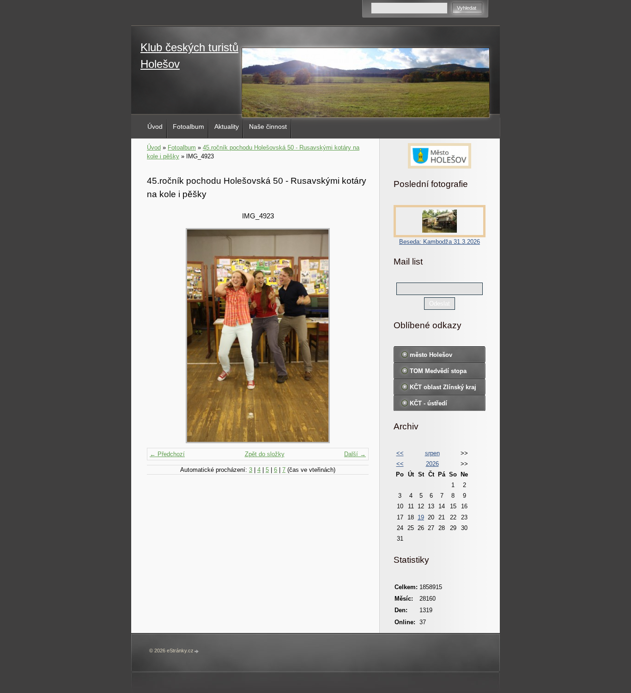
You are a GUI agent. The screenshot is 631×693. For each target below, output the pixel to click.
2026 (432, 463)
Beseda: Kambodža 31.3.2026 (439, 241)
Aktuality (226, 126)
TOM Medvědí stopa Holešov (438, 373)
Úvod (155, 126)
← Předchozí (167, 454)
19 (421, 517)
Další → (355, 454)
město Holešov (431, 354)
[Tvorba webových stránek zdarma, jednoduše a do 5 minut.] (197, 651)
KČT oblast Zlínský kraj (443, 387)
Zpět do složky (265, 454)
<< (400, 453)
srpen (432, 453)
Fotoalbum (188, 126)
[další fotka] (353, 335)
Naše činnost (268, 126)
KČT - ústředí (428, 403)
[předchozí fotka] (162, 335)
